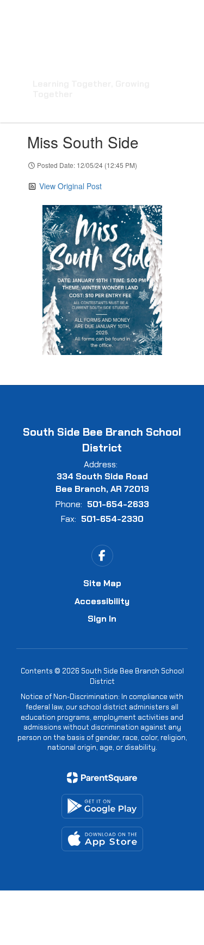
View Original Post (70, 185)
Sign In (102, 618)
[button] (121, 16)
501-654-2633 (118, 504)
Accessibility (102, 601)
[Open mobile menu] (22, 16)
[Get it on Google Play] (102, 806)
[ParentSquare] (102, 777)
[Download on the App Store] (102, 839)
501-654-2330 (112, 519)
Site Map (102, 583)
